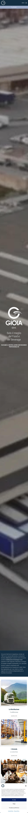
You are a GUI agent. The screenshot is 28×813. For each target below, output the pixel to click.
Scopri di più (14, 716)
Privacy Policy (16, 811)
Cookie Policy (10, 811)
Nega (14, 803)
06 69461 (15, 7)
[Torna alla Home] (3, 3)
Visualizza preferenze (14, 807)
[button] (26, 785)
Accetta (14, 799)
